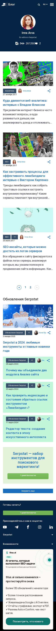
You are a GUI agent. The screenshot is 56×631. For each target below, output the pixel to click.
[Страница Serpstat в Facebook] (28, 527)
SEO (7, 162)
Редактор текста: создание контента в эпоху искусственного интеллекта (26, 433)
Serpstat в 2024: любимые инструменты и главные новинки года (26, 347)
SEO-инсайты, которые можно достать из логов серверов (24, 249)
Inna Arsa (27, 91)
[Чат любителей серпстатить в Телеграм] (16, 527)
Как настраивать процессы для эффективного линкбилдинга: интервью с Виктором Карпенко (25, 176)
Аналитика (9, 91)
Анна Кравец (43, 333)
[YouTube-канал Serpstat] (5, 527)
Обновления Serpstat (14, 333)
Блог (11, 4)
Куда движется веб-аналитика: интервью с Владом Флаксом (25, 103)
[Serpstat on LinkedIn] (51, 527)
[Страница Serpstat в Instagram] (40, 527)
